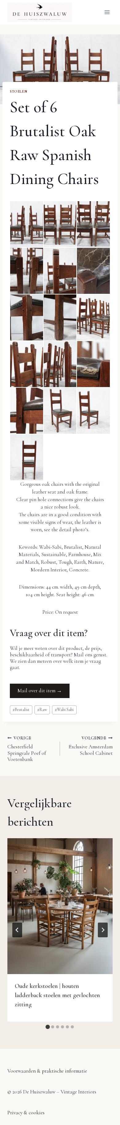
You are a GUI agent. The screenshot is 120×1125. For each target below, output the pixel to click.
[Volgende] (103, 930)
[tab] (48, 1027)
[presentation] (60, 906)
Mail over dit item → (40, 690)
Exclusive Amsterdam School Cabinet (91, 745)
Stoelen (18, 91)
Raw (42, 709)
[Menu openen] (107, 12)
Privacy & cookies (26, 1112)
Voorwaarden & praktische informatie (47, 1071)
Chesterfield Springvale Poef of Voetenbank (26, 749)
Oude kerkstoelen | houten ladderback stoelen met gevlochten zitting (57, 995)
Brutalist (21, 709)
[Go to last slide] (17, 930)
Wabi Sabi (64, 709)
